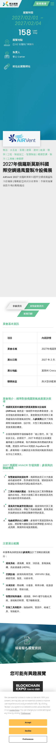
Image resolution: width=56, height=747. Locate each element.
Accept (28, 723)
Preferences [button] (25, 713)
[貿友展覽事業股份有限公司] (10, 3)
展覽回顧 (28, 313)
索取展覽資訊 (36, 306)
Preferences (28, 739)
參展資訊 (17, 306)
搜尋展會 (41, 3)
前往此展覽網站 (21, 66)
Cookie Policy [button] (14, 710)
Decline (28, 731)
